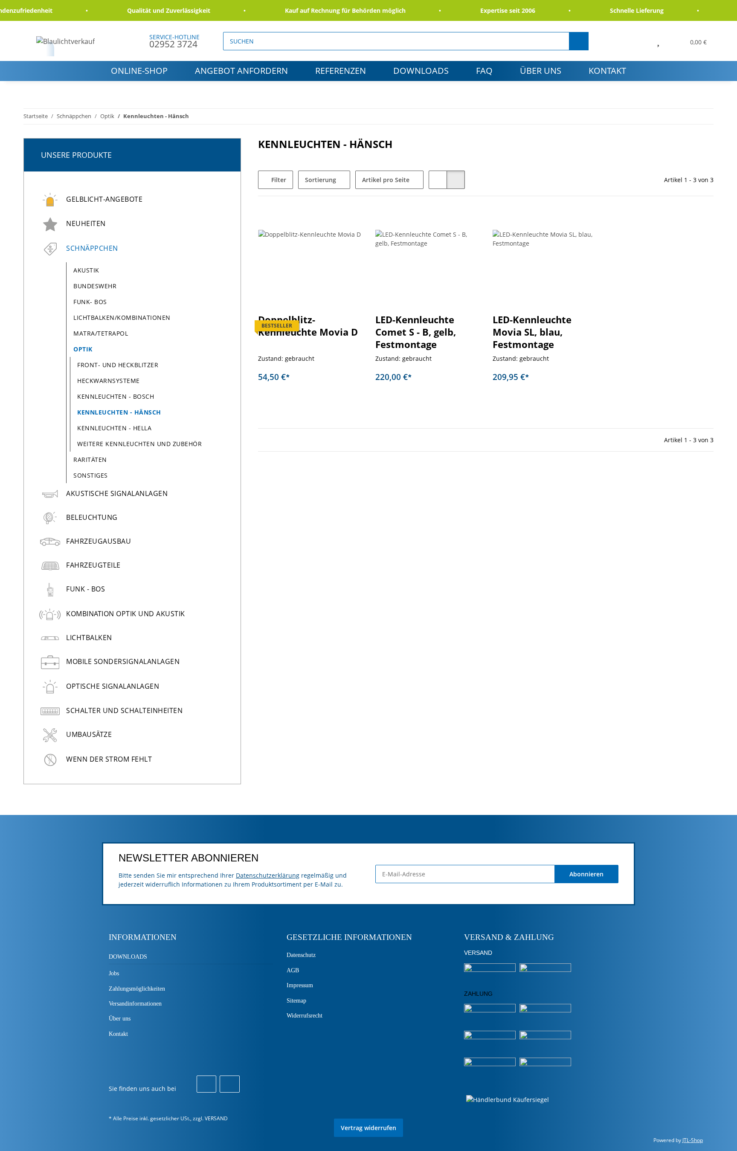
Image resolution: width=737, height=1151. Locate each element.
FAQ (484, 70)
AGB (293, 970)
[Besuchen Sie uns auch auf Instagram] (229, 1084)
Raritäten (90, 459)
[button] (639, 41)
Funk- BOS (90, 302)
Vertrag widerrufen (368, 1128)
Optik (83, 349)
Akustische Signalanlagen (117, 493)
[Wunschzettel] (658, 41)
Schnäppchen (92, 248)
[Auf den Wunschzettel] (464, 224)
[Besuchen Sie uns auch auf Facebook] (206, 1084)
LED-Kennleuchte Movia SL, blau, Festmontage (532, 331)
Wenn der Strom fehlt (109, 759)
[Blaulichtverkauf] (66, 41)
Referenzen (340, 70)
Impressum (300, 985)
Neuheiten (86, 223)
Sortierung (320, 180)
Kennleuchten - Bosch (115, 396)
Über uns (540, 70)
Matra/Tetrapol (100, 333)
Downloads (421, 70)
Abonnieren (586, 874)
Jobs (114, 973)
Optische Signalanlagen (112, 686)
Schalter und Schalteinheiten (124, 710)
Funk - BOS (85, 589)
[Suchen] (579, 41)
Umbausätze (89, 734)
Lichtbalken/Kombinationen (122, 317)
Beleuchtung (92, 517)
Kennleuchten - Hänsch (119, 412)
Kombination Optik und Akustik (125, 613)
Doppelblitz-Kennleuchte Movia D (308, 325)
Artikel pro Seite (385, 180)
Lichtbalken (89, 637)
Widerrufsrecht (304, 1015)
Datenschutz (301, 955)
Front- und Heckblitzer (117, 365)
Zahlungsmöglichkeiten (137, 989)
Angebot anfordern (241, 70)
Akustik (86, 270)
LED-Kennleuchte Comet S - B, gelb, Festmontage (415, 331)
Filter (278, 180)
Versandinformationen (135, 1003)
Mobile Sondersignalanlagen (123, 661)
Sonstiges (90, 475)
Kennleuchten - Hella (114, 428)
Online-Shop (139, 70)
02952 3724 (173, 44)
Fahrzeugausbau (98, 541)
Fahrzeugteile (93, 565)
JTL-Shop (692, 1140)
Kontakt (607, 70)
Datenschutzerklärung (267, 875)
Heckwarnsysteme (108, 381)
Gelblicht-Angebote (104, 199)
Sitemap (296, 1000)
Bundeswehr (94, 286)
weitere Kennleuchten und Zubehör (139, 444)
